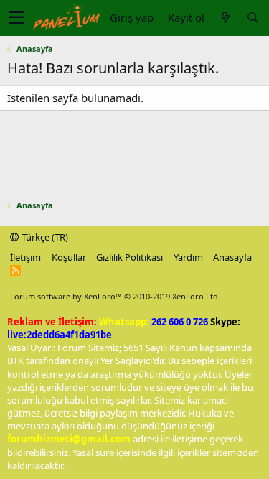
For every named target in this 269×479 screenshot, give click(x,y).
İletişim (25, 257)
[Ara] (252, 17)
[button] (16, 18)
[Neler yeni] (225, 17)
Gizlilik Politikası (129, 257)
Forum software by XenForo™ (115, 296)
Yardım (188, 257)
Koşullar (69, 257)
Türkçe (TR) (43, 237)
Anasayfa (232, 257)
